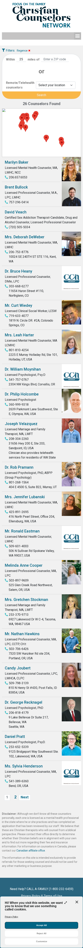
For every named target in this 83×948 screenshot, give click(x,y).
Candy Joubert (17, 668)
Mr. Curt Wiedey (18, 305)
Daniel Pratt (15, 736)
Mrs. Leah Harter (19, 335)
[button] (77, 36)
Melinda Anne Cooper (23, 565)
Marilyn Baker (16, 162)
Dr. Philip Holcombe (22, 394)
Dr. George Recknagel (23, 702)
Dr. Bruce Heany (18, 271)
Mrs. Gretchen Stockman (26, 599)
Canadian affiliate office (30, 850)
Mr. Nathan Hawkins (22, 633)
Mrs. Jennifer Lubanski (25, 497)
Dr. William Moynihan (23, 369)
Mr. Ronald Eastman (22, 531)
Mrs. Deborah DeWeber (24, 237)
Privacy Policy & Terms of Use (41, 896)
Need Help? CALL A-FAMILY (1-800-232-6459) (41, 889)
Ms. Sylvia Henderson (24, 766)
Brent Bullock (16, 187)
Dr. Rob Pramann (19, 467)
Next (25, 797)
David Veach (15, 212)
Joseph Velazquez (21, 423)
